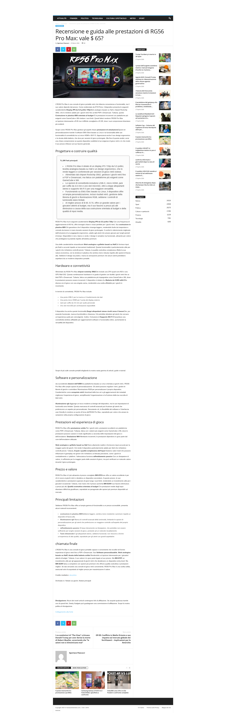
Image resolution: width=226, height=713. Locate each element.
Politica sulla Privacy (153, 707)
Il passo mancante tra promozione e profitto (63, 692)
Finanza (73, 18)
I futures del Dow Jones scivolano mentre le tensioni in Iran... (145, 93)
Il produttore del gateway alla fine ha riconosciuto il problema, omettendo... (146, 104)
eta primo (73, 575)
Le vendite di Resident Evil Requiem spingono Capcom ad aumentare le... (145, 116)
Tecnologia (97, 18)
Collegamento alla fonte (64, 612)
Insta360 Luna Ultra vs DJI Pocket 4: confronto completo (118, 692)
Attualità (61, 18)
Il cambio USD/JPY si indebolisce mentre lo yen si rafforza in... (145, 150)
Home (57, 23)
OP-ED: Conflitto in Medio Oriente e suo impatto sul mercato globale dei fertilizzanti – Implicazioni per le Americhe (113, 639)
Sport (141, 18)
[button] (169, 18)
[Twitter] (63, 49)
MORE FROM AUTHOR (79, 668)
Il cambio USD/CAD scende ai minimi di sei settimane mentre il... (146, 173)
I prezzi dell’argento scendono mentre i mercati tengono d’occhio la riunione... (146, 68)
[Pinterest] (68, 49)
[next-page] (129, 668)
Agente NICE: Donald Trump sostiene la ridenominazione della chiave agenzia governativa (145, 80)
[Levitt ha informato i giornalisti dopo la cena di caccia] (165, 163)
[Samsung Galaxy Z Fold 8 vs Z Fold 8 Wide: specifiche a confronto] (93, 680)
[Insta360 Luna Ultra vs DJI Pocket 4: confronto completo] (119, 680)
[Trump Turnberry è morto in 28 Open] (165, 57)
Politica (85, 18)
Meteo (133, 18)
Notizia (137, 201)
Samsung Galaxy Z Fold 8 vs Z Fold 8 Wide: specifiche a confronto (91, 693)
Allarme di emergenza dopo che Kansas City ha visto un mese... (145, 185)
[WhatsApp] (74, 49)
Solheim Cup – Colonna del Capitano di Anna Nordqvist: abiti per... (145, 127)
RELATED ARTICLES (63, 668)
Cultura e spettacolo (116, 18)
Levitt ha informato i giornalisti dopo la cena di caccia (144, 162)
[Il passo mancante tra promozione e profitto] (67, 680)
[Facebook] (57, 49)
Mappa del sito (166, 707)
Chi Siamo (141, 707)
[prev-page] (127, 668)
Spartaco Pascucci (63, 43)
